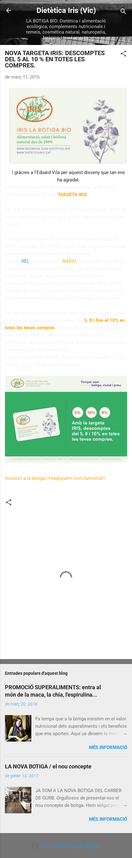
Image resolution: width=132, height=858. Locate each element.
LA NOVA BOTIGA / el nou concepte (48, 766)
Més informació (108, 747)
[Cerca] (123, 12)
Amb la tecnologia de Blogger (70, 846)
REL (25, 261)
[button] (123, 54)
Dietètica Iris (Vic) (66, 10)
